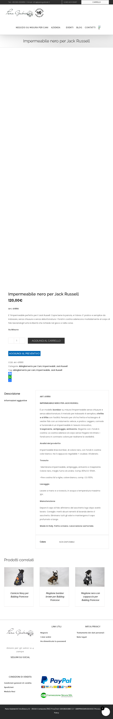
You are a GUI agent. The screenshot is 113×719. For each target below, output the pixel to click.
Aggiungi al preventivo (24, 353)
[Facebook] (60, 373)
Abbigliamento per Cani (30, 366)
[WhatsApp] (60, 377)
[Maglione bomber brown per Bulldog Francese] (54, 569)
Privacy (98, 709)
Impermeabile (43, 370)
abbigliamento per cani (24, 370)
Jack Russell (62, 366)
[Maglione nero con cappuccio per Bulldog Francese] (89, 569)
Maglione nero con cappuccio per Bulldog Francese (90, 596)
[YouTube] (20, 664)
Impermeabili (49, 366)
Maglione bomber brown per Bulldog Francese (55, 596)
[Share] (60, 380)
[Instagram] (25, 664)
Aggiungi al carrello (46, 340)
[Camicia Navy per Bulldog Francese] (18, 569)
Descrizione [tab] (12, 394)
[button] (105, 27)
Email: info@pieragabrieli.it (38, 2)
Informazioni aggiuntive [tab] (15, 400)
